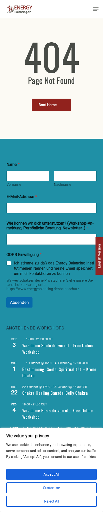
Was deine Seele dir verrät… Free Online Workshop (58, 348)
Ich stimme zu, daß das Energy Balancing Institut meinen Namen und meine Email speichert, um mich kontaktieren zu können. (55, 268)
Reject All (51, 501)
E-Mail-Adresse (21, 196)
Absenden (19, 302)
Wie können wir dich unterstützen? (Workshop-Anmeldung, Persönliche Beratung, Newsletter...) (50, 225)
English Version (99, 256)
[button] (95, 9)
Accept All (52, 474)
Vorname (13, 185)
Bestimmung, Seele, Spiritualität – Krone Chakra (59, 372)
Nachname (62, 185)
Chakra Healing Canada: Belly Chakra (55, 392)
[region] (51, 470)
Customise (51, 488)
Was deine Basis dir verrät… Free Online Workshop (57, 413)
